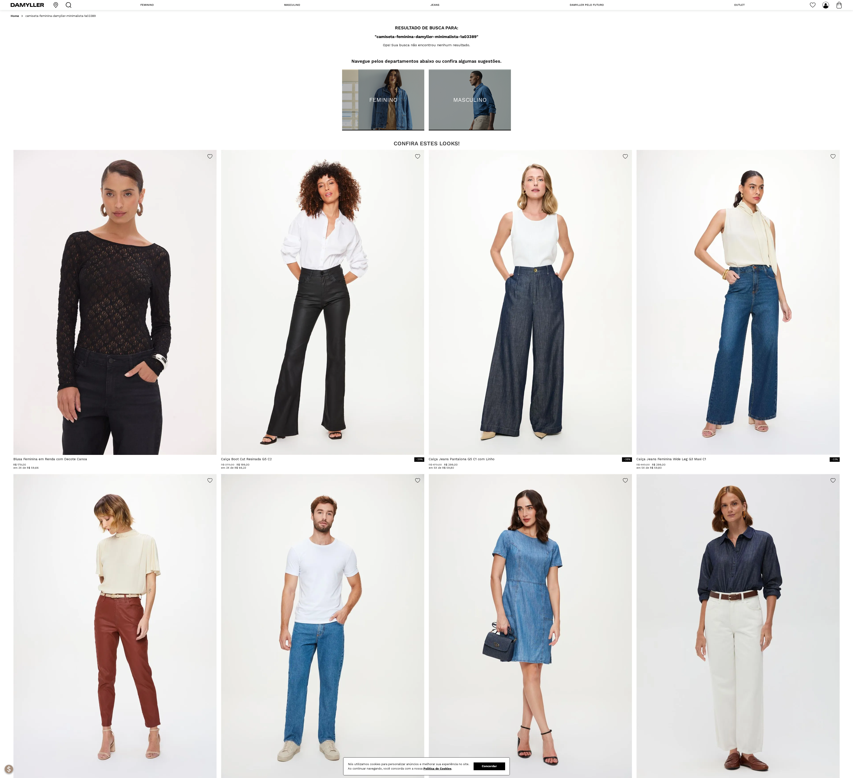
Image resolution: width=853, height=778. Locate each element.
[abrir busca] (69, 5)
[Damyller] (27, 5)
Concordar (489, 766)
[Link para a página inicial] (15, 16)
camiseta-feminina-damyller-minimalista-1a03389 (60, 16)
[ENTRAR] (826, 5)
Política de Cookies (437, 768)
